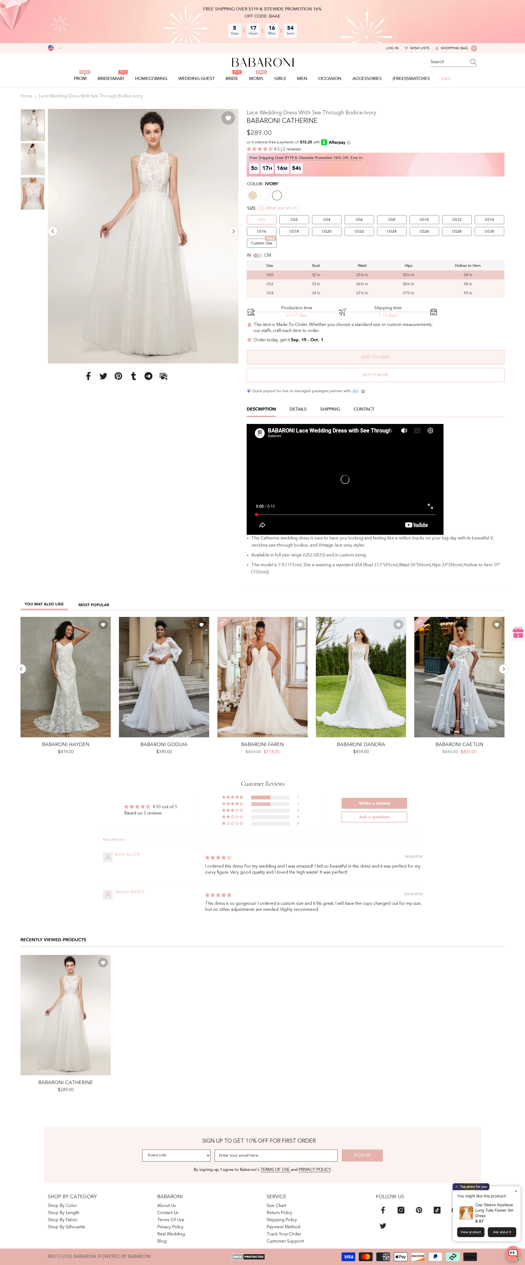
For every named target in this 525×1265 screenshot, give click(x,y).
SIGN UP (362, 1155)
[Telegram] (148, 376)
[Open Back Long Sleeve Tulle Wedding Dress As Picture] (164, 677)
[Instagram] (401, 1210)
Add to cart (375, 357)
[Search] (454, 62)
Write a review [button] (374, 803)
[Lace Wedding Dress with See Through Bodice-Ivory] (66, 1015)
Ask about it (502, 1232)
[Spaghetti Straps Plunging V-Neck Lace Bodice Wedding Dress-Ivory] (262, 677)
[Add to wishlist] (228, 118)
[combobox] (449, 62)
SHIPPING (330, 409)
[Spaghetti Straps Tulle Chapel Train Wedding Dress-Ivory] (361, 677)
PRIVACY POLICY (314, 1169)
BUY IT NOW (375, 375)
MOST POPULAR (93, 605)
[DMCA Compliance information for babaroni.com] (248, 1257)
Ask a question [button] (374, 817)
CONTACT (364, 409)
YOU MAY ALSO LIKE (44, 604)
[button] (52, 231)
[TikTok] (437, 1210)
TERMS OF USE (276, 1169)
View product (470, 1232)
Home (27, 96)
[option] (143, 236)
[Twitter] (103, 376)
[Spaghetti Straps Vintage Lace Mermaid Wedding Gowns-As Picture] (66, 677)
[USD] (54, 48)
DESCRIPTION (261, 409)
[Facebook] (88, 376)
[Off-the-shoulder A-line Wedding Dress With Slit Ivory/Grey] (459, 677)
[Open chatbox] (513, 1253)
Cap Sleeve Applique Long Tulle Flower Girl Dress (494, 1210)
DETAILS (298, 409)
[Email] (163, 376)
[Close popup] (516, 1191)
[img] (218, 858)
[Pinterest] (118, 376)
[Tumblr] (133, 376)
